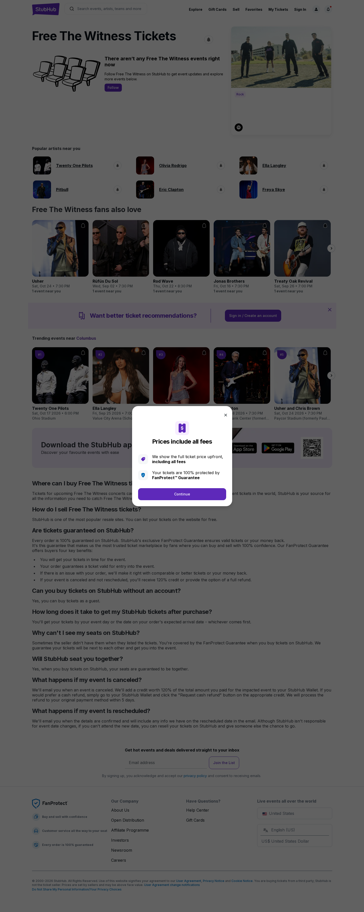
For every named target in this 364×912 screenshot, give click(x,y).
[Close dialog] (226, 415)
